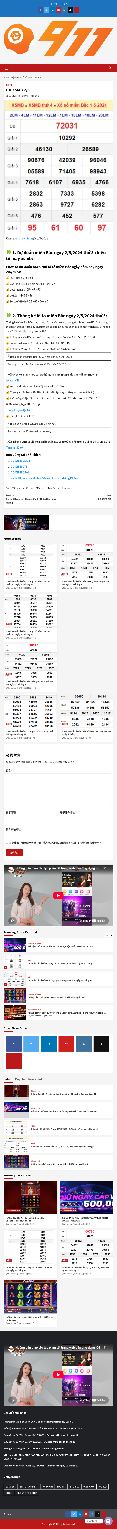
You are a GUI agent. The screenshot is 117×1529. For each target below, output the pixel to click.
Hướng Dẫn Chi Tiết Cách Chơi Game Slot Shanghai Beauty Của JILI (63, 1094)
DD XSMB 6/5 (104, 497)
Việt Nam (88, 1486)
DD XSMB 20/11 (20, 460)
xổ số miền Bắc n (24, 238)
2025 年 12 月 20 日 (81, 1224)
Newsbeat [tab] (35, 1079)
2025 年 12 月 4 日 (25, 738)
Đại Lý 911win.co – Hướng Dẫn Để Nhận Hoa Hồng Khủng (44, 478)
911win (7, 1514)
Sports (61, 1486)
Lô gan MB (12, 380)
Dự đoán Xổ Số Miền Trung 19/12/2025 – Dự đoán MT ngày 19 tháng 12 (28, 583)
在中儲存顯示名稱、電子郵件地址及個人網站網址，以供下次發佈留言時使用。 (55, 842)
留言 (9, 770)
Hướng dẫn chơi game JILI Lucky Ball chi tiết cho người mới (56, 997)
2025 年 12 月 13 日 (25, 638)
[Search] (110, 68)
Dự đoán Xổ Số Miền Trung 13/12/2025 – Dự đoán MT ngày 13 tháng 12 (28, 633)
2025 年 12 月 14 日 (25, 1323)
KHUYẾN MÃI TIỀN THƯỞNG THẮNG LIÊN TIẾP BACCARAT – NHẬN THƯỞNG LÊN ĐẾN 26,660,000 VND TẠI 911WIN (57, 1457)
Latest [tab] (8, 1079)
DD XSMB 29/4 (20, 472)
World (102, 1486)
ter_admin (13, 96)
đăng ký (64, 3)
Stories (74, 1486)
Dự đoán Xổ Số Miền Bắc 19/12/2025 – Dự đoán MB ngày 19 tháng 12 (60, 980)
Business (11, 1486)
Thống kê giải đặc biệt (19, 410)
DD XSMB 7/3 (19, 466)
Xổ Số (9, 85)
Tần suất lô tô (14, 447)
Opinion (48, 1486)
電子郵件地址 (67, 814)
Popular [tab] (20, 1079)
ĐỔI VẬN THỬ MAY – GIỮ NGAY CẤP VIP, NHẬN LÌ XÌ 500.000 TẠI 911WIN (60, 946)
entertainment (29, 1486)
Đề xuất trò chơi (34, 943)
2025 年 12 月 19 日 (25, 588)
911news (40, 488)
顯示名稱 (11, 812)
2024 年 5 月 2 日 (27, 96)
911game (30, 488)
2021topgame (18, 488)
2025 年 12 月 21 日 (25, 1224)
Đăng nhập (52, 3)
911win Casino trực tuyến (57, 488)
